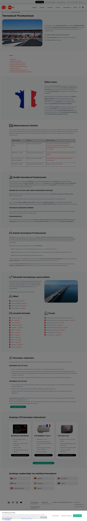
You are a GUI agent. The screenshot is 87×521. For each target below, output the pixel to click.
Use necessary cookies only (66, 515)
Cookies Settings (55, 515)
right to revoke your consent (26, 518)
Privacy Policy (7, 519)
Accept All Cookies (77, 515)
